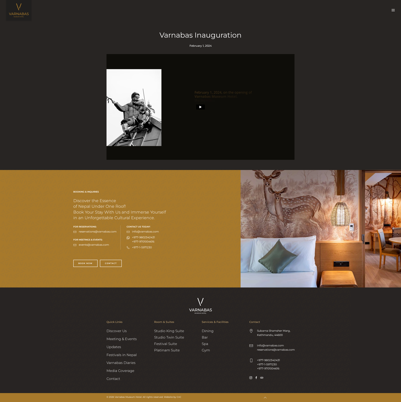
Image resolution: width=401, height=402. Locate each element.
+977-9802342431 (268, 360)
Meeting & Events (122, 339)
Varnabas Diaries (121, 363)
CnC (179, 397)
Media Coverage (120, 371)
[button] (393, 10)
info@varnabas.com (270, 345)
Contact (113, 379)
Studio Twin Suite (169, 337)
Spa (205, 344)
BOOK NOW (85, 263)
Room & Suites (164, 322)
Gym (206, 350)
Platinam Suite (167, 350)
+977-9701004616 (268, 368)
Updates (114, 347)
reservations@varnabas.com (276, 349)
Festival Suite (165, 344)
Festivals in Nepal (122, 355)
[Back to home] (18, 10)
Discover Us (117, 331)
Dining (208, 331)
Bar (205, 337)
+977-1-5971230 (267, 364)
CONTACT (111, 263)
